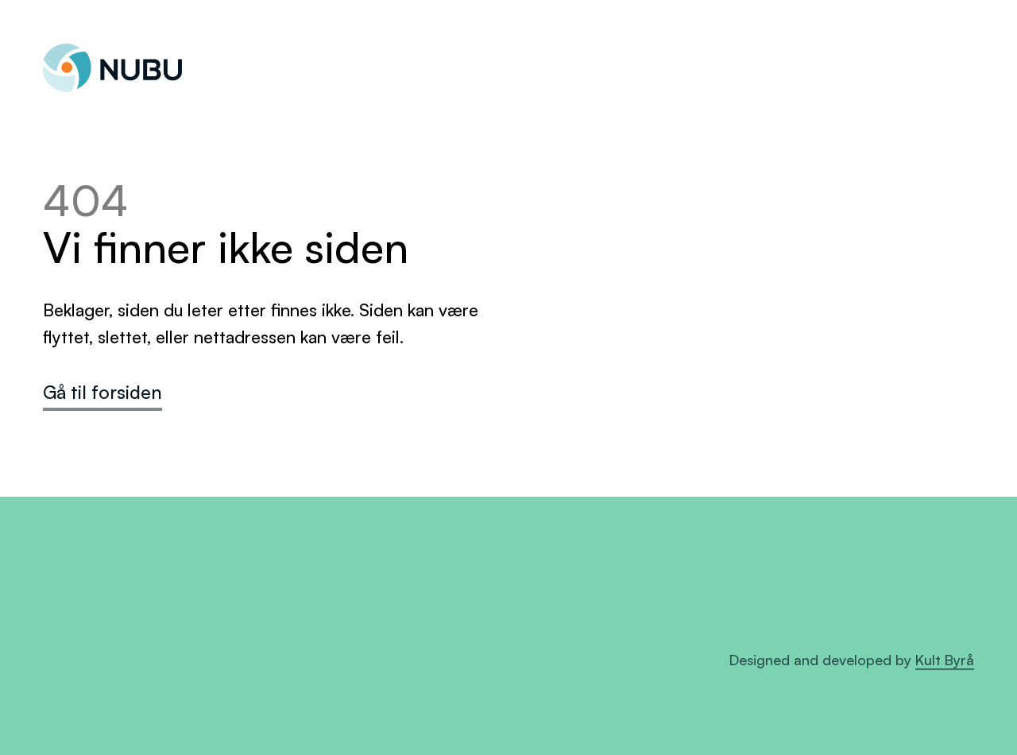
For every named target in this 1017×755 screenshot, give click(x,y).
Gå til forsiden (102, 392)
